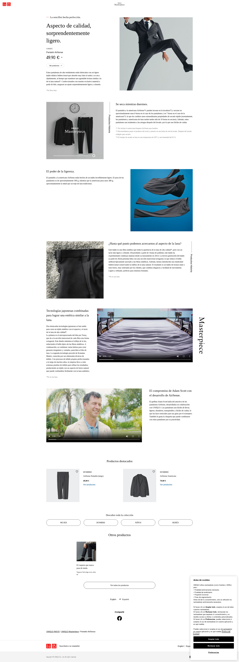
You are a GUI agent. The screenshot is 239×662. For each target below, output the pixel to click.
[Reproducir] (93, 156)
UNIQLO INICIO (53, 631)
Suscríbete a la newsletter (69, 646)
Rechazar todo (214, 646)
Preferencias (213, 652)
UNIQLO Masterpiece (70, 631)
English (113, 599)
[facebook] (119, 618)
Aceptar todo (213, 639)
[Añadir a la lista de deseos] (77, 471)
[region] (213, 618)
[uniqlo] (51, 646)
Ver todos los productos (119, 585)
